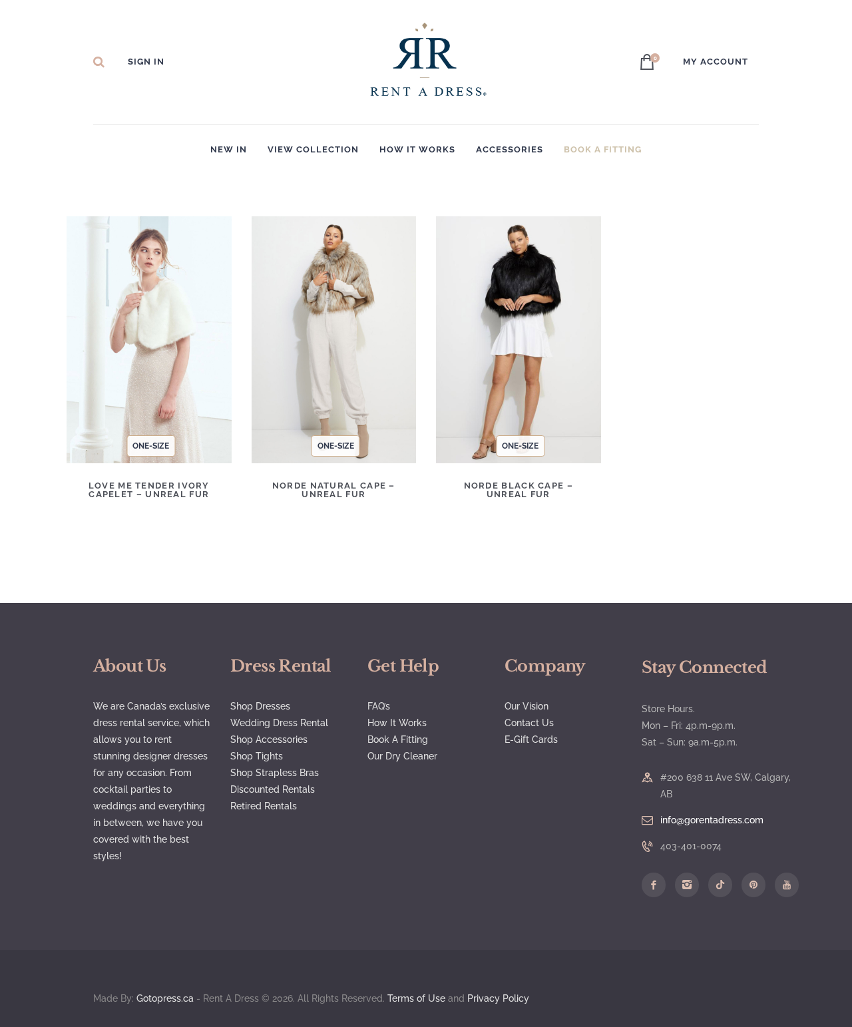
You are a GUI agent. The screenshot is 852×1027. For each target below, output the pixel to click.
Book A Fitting (397, 739)
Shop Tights (256, 756)
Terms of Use (416, 998)
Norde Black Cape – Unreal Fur (518, 490)
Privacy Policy (499, 998)
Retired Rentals (263, 806)
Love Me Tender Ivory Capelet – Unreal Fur (149, 490)
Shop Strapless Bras (274, 772)
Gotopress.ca (165, 998)
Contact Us (529, 723)
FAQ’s (378, 706)
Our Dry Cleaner (402, 756)
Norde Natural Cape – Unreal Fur (333, 490)
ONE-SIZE (150, 446)
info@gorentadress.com (711, 820)
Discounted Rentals (272, 789)
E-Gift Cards (531, 739)
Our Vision (526, 706)
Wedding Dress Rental (279, 723)
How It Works (397, 723)
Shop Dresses (260, 706)
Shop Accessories (269, 739)
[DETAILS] (106, 350)
